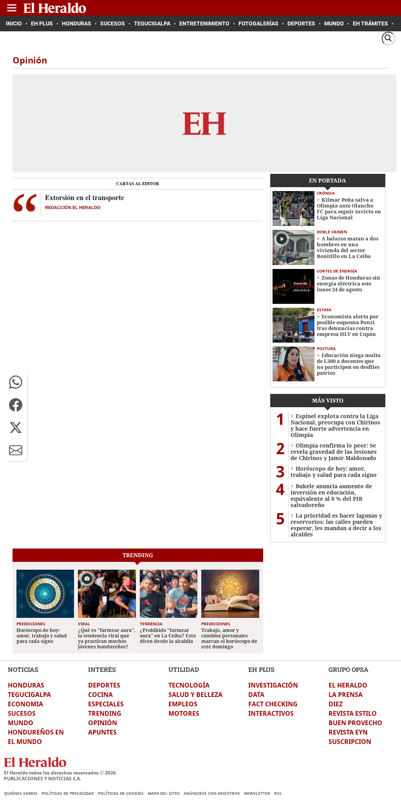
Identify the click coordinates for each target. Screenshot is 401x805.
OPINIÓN (102, 722)
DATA (256, 694)
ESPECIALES (106, 704)
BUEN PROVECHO (355, 722)
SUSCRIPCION (350, 741)
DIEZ (336, 704)
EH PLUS (261, 669)
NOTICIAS (23, 669)
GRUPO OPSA (348, 669)
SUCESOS (22, 713)
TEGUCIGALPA (29, 694)
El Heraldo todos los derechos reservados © (60, 773)
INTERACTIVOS (271, 713)
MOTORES (183, 713)
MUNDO (20, 722)
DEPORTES (104, 685)
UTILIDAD (183, 669)
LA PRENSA (346, 694)
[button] (15, 382)
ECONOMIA (25, 704)
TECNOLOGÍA (189, 685)
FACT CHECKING (273, 704)
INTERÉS (102, 669)
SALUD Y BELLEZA (195, 694)
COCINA (100, 694)
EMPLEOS (182, 704)
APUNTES (102, 732)
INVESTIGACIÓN (273, 685)
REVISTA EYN (348, 732)
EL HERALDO (348, 685)
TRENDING (104, 713)
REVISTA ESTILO (353, 713)
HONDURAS (26, 685)
